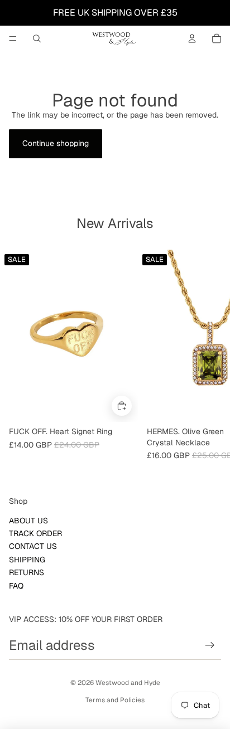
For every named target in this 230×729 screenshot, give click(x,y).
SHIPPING (27, 560)
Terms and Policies (115, 700)
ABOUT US (28, 521)
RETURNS (26, 572)
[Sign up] (210, 645)
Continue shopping (55, 143)
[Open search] (37, 38)
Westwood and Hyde (127, 682)
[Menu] (13, 38)
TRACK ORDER (35, 533)
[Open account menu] (192, 38)
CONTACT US (33, 546)
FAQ (16, 586)
